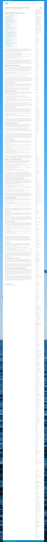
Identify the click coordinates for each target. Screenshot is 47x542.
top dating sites (37, 496)
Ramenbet (36, 456)
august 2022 (36, 69)
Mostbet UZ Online (37, 402)
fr (35, 292)
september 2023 (37, 55)
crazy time (36, 246)
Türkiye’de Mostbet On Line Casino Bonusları (11, 34)
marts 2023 (36, 61)
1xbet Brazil (36, 114)
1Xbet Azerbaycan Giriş (38, 111)
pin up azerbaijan (37, 434)
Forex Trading (37, 290)
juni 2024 (36, 45)
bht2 (35, 208)
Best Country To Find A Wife (38, 188)
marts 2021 (36, 85)
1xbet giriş (36, 121)
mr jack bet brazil (37, 407)
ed (35, 270)
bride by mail (36, 214)
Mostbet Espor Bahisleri (8, 36)
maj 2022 (36, 72)
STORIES (36, 484)
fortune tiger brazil (37, 291)
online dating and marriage (38, 417)
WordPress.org (37, 537)
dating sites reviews (37, 259)
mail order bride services (38, 350)
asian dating (36, 160)
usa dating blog (37, 498)
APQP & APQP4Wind (34, 3)
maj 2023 (36, 59)
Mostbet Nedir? (7, 24)
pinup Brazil (36, 445)
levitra (36, 347)
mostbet (28, 70)
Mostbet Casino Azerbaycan (38, 383)
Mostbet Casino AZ (37, 382)
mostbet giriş (36, 386)
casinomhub (36, 233)
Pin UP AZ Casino (37, 433)
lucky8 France (37, 348)
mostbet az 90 (37, 374)
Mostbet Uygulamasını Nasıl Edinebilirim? (11, 27)
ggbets (36, 301)
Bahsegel (36, 176)
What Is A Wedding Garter (38, 510)
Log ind (36, 534)
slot (35, 479)
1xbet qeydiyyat (37, 128)
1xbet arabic (36, 107)
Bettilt (36, 205)
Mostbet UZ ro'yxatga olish (38, 403)
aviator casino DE (37, 165)
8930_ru (36, 144)
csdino (36, 250)
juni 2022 (36, 71)
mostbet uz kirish (37, 401)
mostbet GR (36, 387)
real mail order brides (37, 457)
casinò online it (37, 231)
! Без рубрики (36, 90)
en (35, 272)
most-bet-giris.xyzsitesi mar (38, 371)
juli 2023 (36, 57)
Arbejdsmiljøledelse (29, 3)
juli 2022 (36, 70)
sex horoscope (37, 470)
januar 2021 (36, 86)
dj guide (36, 265)
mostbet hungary (37, 388)
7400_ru (36, 137)
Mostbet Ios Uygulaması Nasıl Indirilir (10, 39)
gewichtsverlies (37, 300)
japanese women (37, 333)
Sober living (36, 480)
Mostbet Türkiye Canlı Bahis (9, 20)
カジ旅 (36, 529)
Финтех (36, 523)
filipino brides (37, 279)
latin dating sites (37, 340)
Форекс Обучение (37, 525)
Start (18, 3)
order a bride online (37, 421)
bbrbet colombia (37, 179)
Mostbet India (37, 389)
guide (36, 302)
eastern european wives (38, 269)
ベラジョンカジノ (37, 531)
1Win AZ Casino (37, 95)
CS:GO (36, 248)
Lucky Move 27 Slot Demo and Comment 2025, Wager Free (38, 27)
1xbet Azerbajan (37, 110)
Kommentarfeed (37, 536)
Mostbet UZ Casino (37, 399)
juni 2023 (36, 58)
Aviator (36, 163)
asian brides (36, 159)
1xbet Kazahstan (37, 123)
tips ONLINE (36, 495)
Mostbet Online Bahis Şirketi (9, 16)
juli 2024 (36, 44)
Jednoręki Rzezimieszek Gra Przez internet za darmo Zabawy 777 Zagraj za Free (38, 29)
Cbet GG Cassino (37, 237)
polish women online (37, 452)
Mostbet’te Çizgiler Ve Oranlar (9, 19)
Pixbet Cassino (37, 446)
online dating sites (37, 419)
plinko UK (36, 448)
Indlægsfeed (36, 535)
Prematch (36, 454)
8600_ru (36, 141)
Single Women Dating (37, 475)
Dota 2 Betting (37, 268)
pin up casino (37, 436)
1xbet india (36, 122)
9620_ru (36, 154)
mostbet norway (37, 392)
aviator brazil (36, 164)
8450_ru (36, 139)
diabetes (36, 263)
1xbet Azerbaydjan (37, 112)
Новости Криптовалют (37, 522)
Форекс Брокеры (37, 524)
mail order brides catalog (38, 353)
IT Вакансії (36, 326)
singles (36, 477)
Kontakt (41, 3)
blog (35, 210)
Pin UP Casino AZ (37, 437)
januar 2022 (36, 76)
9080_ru (36, 145)
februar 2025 (36, 37)
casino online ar (37, 230)
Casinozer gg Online (37, 235)
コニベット (36, 530)
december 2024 (37, 39)
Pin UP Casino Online (37, 438)
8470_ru (36, 140)
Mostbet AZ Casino (37, 375)
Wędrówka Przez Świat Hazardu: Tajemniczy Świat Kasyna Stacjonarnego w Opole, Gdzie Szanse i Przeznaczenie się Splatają (38, 18)
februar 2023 (36, 62)
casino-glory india (37, 232)
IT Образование (37, 327)
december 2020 (37, 87)
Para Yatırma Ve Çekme (8, 25)
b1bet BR (36, 173)
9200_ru (36, 146)
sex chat (36, 469)
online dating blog (37, 418)
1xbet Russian (37, 130)
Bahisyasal (36, 175)
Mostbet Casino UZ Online (38, 385)
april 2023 (36, 60)
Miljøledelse (25, 3)
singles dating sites (37, 478)
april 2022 (36, 73)
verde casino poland (37, 502)
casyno (36, 236)
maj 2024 (36, 46)
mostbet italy (36, 390)
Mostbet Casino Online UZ (38, 384)
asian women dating (37, 162)
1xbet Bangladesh (37, 113)
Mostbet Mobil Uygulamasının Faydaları (10, 43)
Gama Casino (36, 295)
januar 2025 (36, 38)
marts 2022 (36, 74)
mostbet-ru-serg (37, 405)
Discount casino (37, 264)
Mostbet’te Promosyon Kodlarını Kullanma (11, 35)
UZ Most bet (36, 499)
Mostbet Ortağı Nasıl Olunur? (9, 17)
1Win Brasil (36, 97)
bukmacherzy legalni (37, 221)
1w (35, 94)
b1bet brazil (36, 174)
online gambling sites (37, 420)
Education (36, 271)
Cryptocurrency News (37, 247)
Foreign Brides (37, 289)
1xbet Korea (36, 124)
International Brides (37, 316)
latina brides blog (37, 343)
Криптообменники (37, 521)
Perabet (36, 430)
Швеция (36, 528)
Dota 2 (36, 267)
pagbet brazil (36, 423)
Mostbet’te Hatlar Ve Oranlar (9, 18)
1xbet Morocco (37, 127)
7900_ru (36, 138)
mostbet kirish (37, 391)
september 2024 (37, 42)
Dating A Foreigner (37, 252)
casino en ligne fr (37, 228)
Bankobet (36, 177)
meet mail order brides (38, 369)
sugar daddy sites (37, 486)
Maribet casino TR (37, 364)
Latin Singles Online (37, 341)
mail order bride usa (37, 351)
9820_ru (36, 156)
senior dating (36, 468)
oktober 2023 (36, 54)
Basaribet (36, 178)
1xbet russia (36, 129)
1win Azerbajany (37, 96)
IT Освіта (36, 328)
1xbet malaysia (37, 126)
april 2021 (36, 84)
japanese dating (37, 330)
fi (35, 278)
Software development (38, 481)
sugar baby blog (37, 485)
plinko (36, 447)
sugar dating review (37, 488)
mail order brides (37, 352)
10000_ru (36, 92)
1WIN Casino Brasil (37, 98)
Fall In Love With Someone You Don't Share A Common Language (38, 277)
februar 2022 (36, 75)
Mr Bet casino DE (37, 406)
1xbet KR (36, 125)
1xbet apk (36, 106)
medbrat (36, 367)
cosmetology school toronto (38, 244)
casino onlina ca (37, 229)
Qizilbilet (36, 455)
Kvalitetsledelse (21, 3)
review (36, 458)
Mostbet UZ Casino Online (38, 400)
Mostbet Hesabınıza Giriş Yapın (9, 46)
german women (37, 299)
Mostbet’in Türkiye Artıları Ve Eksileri (10, 15)
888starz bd (36, 143)
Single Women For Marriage (38, 476)
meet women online (37, 370)
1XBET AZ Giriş (37, 109)
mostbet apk (36, 373)
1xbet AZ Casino (37, 108)
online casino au (37, 415)
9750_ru (36, 155)
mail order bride (37, 349)
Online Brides (37, 414)
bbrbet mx (36, 180)
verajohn (36, 500)
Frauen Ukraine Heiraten (38, 293)
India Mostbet (37, 315)
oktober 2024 (36, 41)
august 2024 (36, 43)
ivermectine (36, 329)
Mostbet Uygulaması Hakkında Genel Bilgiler (11, 42)
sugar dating (36, 487)
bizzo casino (36, 209)
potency (36, 453)
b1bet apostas (37, 172)
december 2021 (37, 77)
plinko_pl (36, 449)
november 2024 (37, 40)
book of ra (36, 212)
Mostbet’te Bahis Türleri (8, 44)
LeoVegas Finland (37, 346)
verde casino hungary (37, 501)
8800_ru (36, 142)
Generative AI (36, 298)
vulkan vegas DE (37, 503)
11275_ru (36, 93)
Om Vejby (38, 3)
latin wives (36, 342)
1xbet (36, 105)
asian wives (36, 161)
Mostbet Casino (7, 26)
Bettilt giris (36, 206)
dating (36, 251)
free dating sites (37, 294)
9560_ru (36, 153)
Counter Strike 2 (37, 245)
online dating (36, 416)
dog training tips (37, 266)
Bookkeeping (36, 213)
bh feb (36, 207)
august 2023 (36, 56)
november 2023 (37, 53)
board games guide (37, 211)
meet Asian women (37, 368)
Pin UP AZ (36, 432)
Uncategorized (37, 497)
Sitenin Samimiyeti (8, 45)
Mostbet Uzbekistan (37, 404)
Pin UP (36, 431)
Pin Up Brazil (36, 435)
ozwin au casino (37, 422)
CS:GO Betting (37, 249)
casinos (36, 234)
